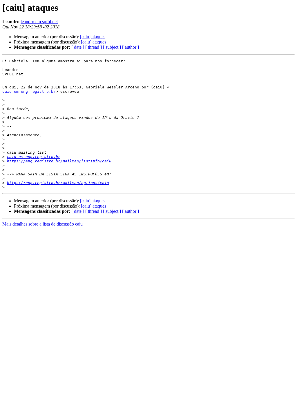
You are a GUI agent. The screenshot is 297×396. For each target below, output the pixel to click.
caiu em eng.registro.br (29, 91)
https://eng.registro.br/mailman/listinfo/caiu (59, 161)
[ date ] (77, 47)
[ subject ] (112, 47)
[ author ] (130, 47)
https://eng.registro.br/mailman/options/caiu (58, 183)
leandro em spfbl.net (39, 21)
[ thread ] (93, 47)
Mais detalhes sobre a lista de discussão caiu (42, 223)
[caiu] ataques (92, 36)
